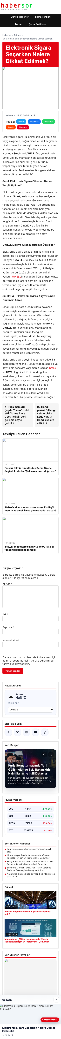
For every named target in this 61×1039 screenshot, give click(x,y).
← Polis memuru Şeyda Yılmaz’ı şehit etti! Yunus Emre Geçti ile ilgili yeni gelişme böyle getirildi (17, 415)
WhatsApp (48, 121)
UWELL (16, 276)
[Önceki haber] (44, 754)
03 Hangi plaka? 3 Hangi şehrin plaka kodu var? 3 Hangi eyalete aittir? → (46, 415)
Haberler (6, 35)
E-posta (8, 627)
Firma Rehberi (43, 16)
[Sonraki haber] (51, 754)
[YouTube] (35, 732)
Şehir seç (13, 703)
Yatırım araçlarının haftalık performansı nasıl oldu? (29, 850)
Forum (18, 24)
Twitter (21, 121)
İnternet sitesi (10, 640)
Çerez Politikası (37, 24)
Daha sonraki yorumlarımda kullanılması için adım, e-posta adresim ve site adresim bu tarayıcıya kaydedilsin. (29, 660)
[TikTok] (44, 732)
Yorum (7, 583)
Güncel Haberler (20, 16)
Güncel (17, 35)
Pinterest (23, 127)
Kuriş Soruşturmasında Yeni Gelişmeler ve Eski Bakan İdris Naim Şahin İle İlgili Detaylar (30, 862)
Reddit (11, 127)
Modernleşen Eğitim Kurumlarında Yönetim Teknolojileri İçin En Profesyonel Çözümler (28, 856)
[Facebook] (8, 732)
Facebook (34, 121)
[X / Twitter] (17, 732)
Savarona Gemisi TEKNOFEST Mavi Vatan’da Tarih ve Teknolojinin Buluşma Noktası (29, 869)
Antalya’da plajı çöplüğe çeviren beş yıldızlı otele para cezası (31, 875)
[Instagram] (26, 732)
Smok (52, 367)
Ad (5, 614)
